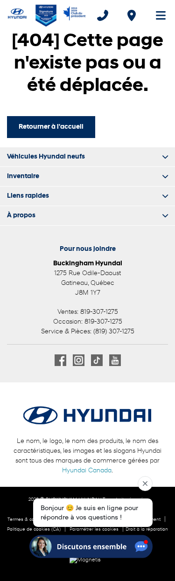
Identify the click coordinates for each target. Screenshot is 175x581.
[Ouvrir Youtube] (115, 360)
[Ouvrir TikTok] (97, 360)
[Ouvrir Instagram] (78, 360)
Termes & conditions (29, 519)
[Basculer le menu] (157, 15)
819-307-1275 (99, 312)
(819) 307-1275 (113, 331)
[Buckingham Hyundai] (46, 15)
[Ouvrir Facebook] (60, 360)
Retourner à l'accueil (51, 127)
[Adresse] (131, 15)
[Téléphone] (102, 15)
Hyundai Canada (87, 470)
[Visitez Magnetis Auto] (87, 560)
